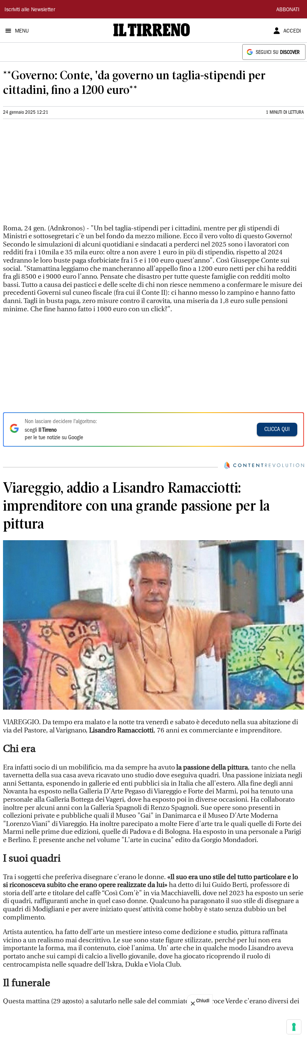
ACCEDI (292, 31)
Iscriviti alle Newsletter (29, 10)
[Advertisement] (59, 174)
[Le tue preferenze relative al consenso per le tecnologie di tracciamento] (294, 1027)
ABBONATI (288, 10)
